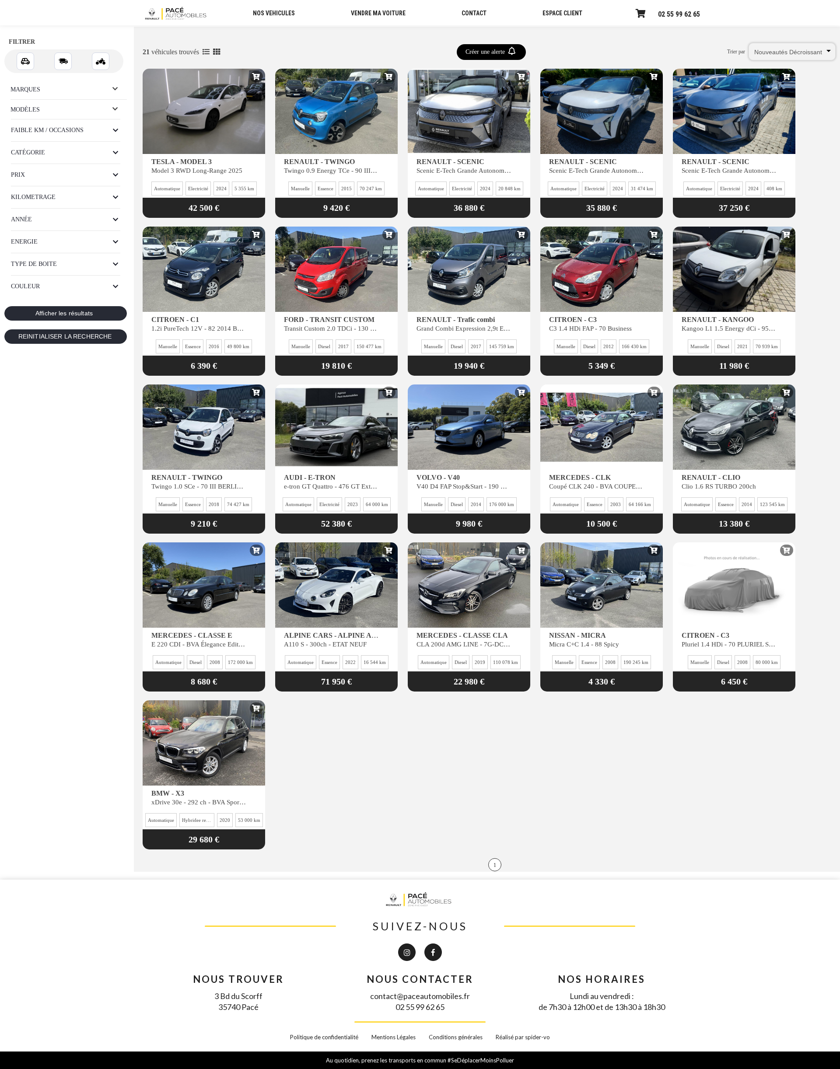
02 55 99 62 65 (679, 14)
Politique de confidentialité (324, 1037)
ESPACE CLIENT (562, 13)
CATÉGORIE (28, 152)
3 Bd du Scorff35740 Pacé (238, 1001)
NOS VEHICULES (274, 13)
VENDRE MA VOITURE (378, 13)
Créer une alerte (486, 52)
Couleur (25, 286)
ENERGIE (24, 241)
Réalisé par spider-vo (523, 1037)
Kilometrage (33, 197)
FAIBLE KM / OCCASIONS (47, 130)
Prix (18, 174)
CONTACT (474, 13)
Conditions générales (456, 1037)
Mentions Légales (393, 1037)
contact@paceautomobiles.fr (420, 996)
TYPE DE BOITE (34, 264)
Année (21, 219)
